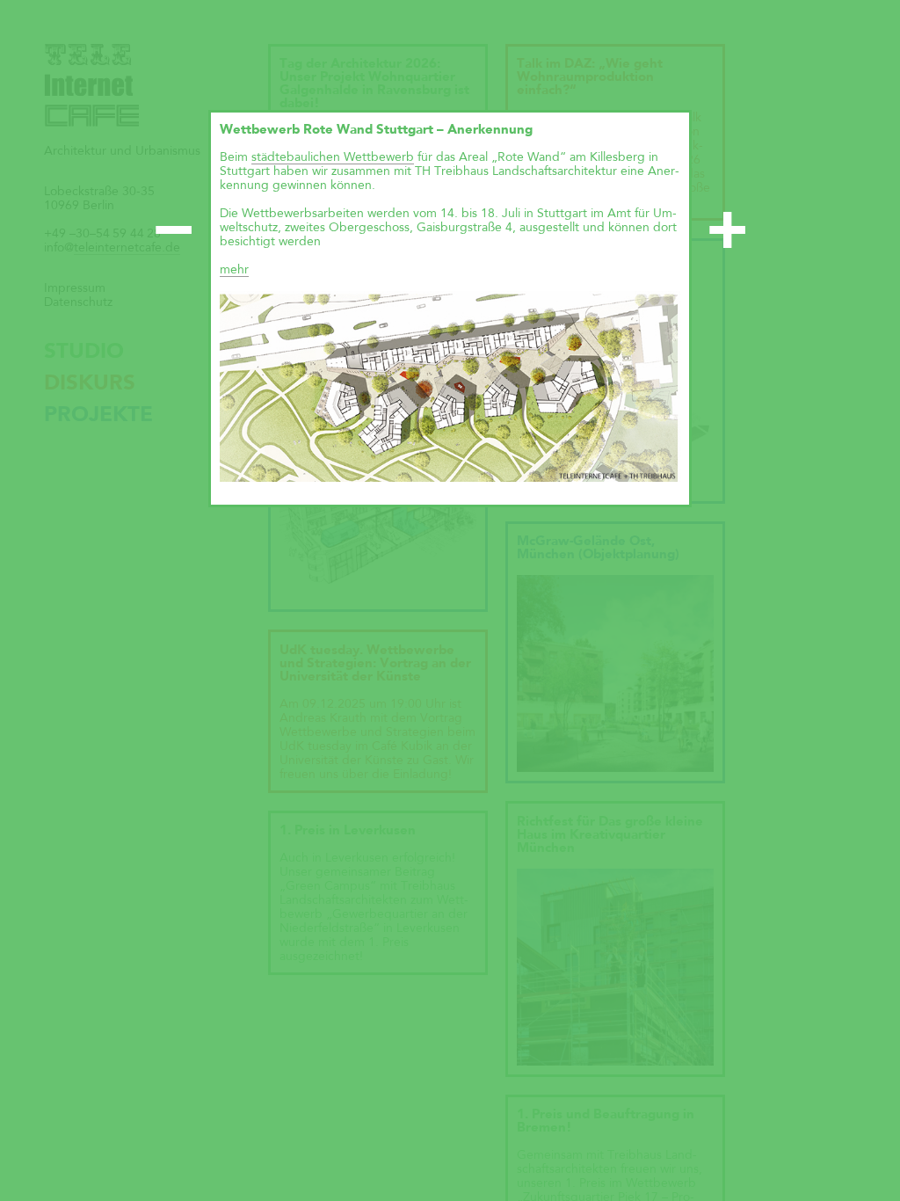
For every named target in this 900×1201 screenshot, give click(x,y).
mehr (234, 270)
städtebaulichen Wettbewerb (332, 157)
